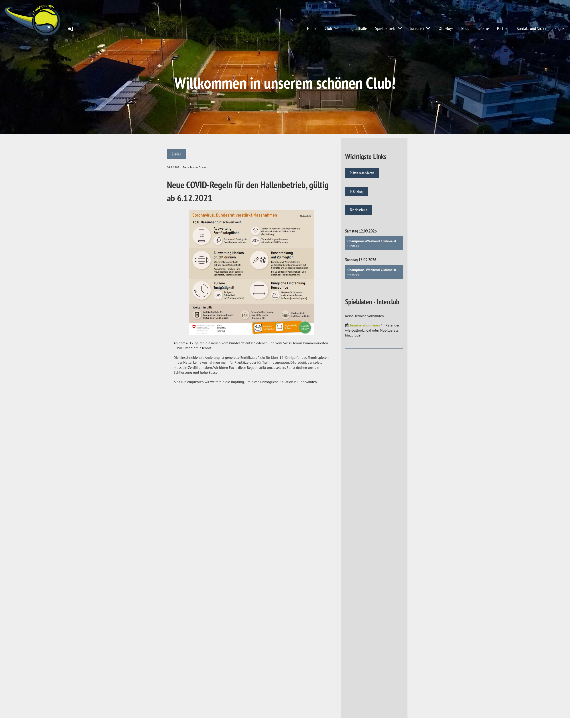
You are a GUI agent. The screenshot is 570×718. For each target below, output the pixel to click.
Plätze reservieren (362, 172)
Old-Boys (446, 28)
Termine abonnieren (365, 325)
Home (312, 28)
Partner (503, 28)
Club (328, 28)
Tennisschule (358, 209)
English (560, 28)
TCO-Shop (357, 191)
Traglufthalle (357, 28)
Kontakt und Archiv (532, 28)
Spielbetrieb (385, 28)
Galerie (483, 28)
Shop (465, 28)
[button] (374, 243)
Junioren (417, 28)
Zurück (176, 154)
